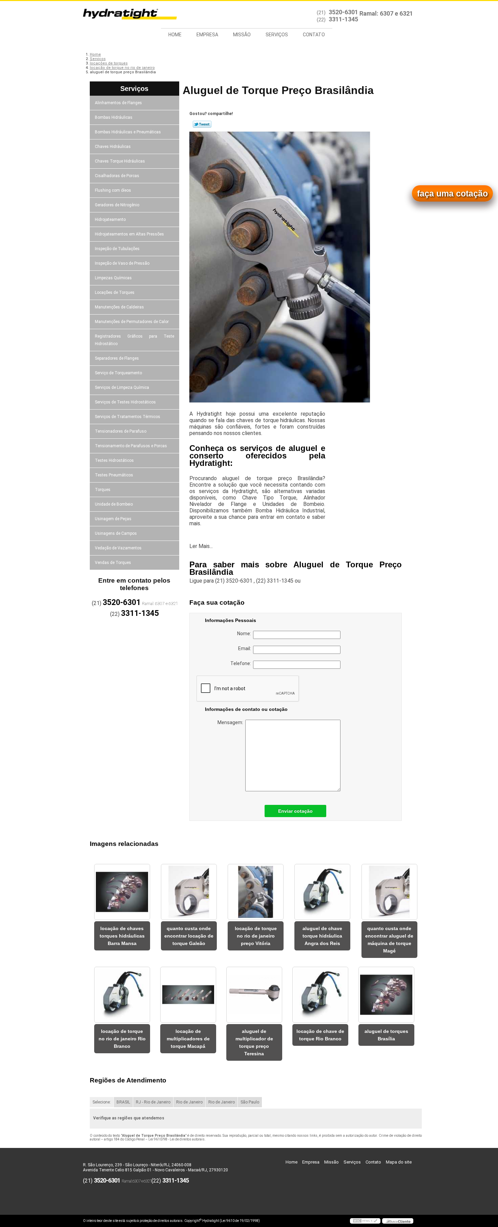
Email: (245, 648)
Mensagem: (231, 722)
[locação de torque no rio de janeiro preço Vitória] (256, 892)
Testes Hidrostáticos (114, 460)
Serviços (277, 34)
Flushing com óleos (113, 190)
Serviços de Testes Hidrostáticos (125, 402)
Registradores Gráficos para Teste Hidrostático (134, 340)
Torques (102, 489)
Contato (314, 34)
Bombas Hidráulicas (113, 117)
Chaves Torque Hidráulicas (120, 161)
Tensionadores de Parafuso (120, 431)
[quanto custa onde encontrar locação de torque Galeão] (189, 892)
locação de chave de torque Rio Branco (320, 1034)
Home (175, 34)
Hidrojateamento (110, 219)
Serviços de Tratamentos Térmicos (127, 416)
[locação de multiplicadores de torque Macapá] (188, 995)
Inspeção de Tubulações (117, 248)
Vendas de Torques (113, 562)
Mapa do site (399, 1162)
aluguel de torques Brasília (386, 1034)
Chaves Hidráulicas (113, 146)
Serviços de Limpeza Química (122, 387)
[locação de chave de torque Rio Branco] (320, 995)
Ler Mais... (201, 546)
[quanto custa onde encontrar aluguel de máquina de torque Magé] (389, 892)
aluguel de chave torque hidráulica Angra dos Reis (322, 936)
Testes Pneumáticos (114, 475)
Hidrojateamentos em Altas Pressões (129, 234)
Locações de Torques (114, 292)
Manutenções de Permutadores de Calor (132, 321)
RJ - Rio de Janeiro (153, 1102)
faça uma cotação (452, 193)
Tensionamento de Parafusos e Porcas (131, 445)
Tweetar (202, 124)
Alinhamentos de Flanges (118, 102)
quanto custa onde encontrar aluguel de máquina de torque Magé (389, 940)
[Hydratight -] (122, 14)
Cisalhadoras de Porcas (117, 175)
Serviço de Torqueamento (118, 373)
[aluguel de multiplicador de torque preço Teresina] (254, 995)
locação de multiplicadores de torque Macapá (188, 1038)
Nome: (245, 633)
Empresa (207, 34)
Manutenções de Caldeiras (119, 307)
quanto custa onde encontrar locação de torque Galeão (188, 936)
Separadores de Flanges (117, 358)
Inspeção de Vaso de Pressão (122, 263)
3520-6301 (343, 12)
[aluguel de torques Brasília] (386, 995)
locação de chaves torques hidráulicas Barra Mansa (122, 936)
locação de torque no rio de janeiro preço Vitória (256, 936)
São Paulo (250, 1102)
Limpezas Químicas (113, 278)
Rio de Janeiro (189, 1102)
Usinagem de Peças (113, 518)
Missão (242, 34)
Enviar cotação (295, 811)
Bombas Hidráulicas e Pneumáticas (128, 132)
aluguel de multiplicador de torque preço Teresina (254, 1042)
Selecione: (101, 1102)
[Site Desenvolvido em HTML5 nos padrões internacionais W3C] (365, 1221)
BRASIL (123, 1102)
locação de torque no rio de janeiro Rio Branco (122, 1038)
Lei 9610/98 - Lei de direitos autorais (176, 1139)
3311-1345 (343, 19)
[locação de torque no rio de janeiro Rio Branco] (122, 995)
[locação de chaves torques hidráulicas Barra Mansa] (122, 892)
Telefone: (241, 663)
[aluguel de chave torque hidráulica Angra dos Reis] (322, 892)
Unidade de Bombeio (114, 504)
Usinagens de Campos (116, 533)
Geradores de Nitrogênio (117, 205)
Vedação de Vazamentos (118, 548)
